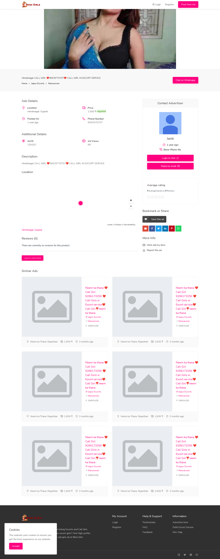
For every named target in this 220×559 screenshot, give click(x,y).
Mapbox (118, 225)
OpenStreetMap (129, 225)
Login (157, 4)
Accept (16, 546)
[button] (130, 200)
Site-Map (177, 532)
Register (169, 4)
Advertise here (180, 522)
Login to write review (32, 258)
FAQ (144, 527)
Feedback (147, 532)
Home (24, 83)
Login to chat (169, 158)
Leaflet (109, 225)
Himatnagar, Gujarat (32, 230)
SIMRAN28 (92, 325)
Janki (170, 138)
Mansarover (54, 83)
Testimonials (148, 522)
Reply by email (169, 166)
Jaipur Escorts (37, 83)
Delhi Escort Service (183, 527)
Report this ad (154, 250)
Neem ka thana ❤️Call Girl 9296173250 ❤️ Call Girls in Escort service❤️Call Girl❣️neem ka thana (96, 300)
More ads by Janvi (155, 245)
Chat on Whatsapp (185, 80)
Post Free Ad (188, 4)
